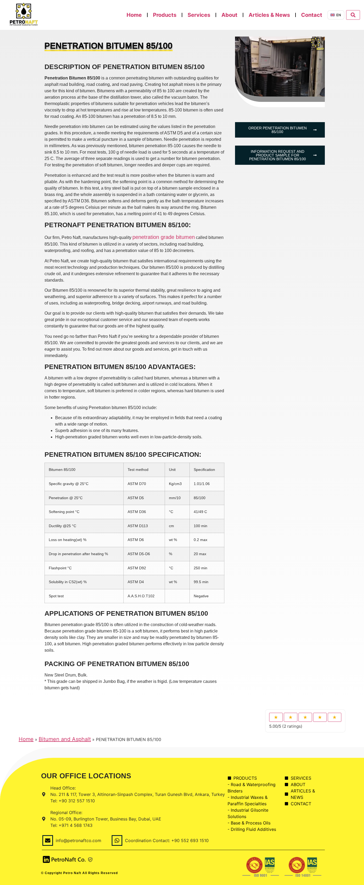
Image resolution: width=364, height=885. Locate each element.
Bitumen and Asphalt (65, 739)
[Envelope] (47, 840)
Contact (311, 15)
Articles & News (269, 15)
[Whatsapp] (117, 840)
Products (164, 15)
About (229, 15)
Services (199, 15)
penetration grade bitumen (163, 237)
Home (134, 15)
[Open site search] (353, 15)
